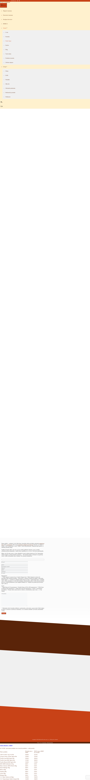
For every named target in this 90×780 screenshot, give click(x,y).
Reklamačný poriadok (10, 92)
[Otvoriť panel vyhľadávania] (1, 106)
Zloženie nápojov (9, 62)
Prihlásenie (8, 96)
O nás (7, 32)
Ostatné (4, 28)
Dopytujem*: (4, 575)
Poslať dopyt (8, 41)
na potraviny (9, 544)
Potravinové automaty (8, 15)
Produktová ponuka (10, 58)
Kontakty (8, 36)
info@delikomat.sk (13, 0)
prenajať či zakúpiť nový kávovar (25, 544)
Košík (7, 75)
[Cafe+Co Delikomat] (5, 2)
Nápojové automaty (7, 10)
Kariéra (7, 45)
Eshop (7, 71)
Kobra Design (44, 742)
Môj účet (7, 84)
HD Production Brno (50, 742)
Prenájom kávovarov (7, 19)
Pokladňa (8, 79)
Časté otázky (8, 53)
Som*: (2, 586)
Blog (7, 49)
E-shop (4, 66)
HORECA (5, 23)
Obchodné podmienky (10, 88)
